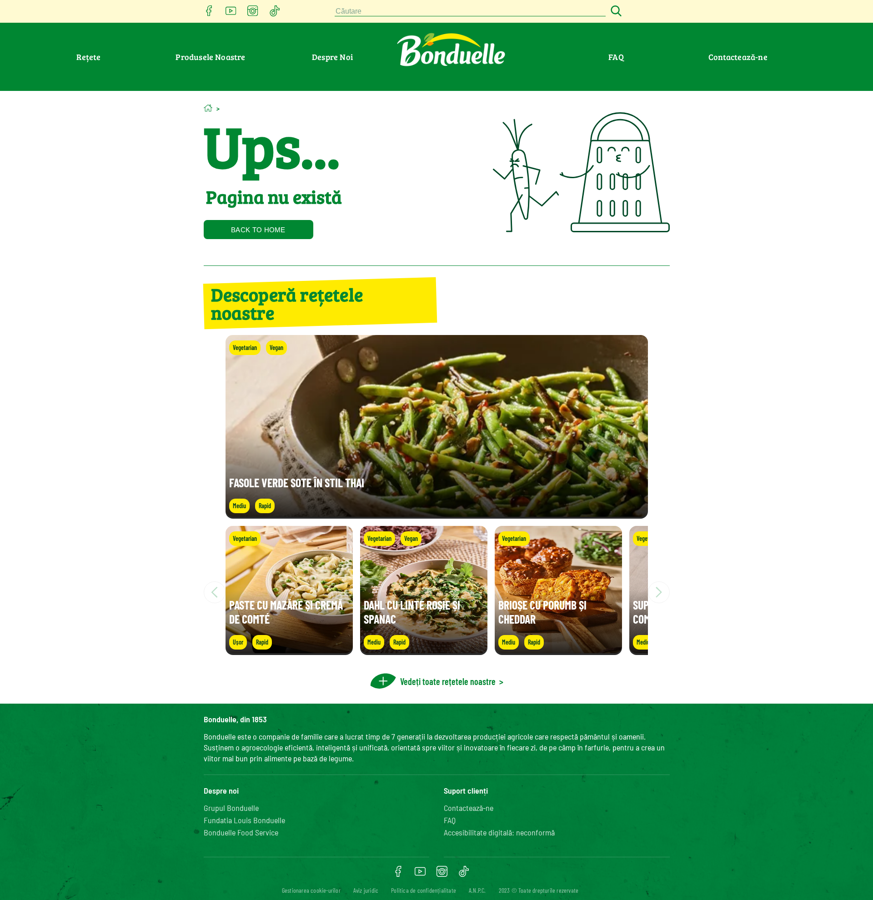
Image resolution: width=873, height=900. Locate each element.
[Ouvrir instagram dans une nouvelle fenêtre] (252, 13)
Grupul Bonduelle (231, 808)
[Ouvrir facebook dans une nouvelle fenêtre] (209, 13)
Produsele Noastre (210, 56)
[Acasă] (208, 108)
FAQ (616, 56)
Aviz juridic (365, 890)
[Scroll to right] (659, 592)
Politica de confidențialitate (423, 890)
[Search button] (615, 11)
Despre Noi (332, 56)
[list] (437, 592)
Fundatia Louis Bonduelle (244, 820)
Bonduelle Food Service (241, 832)
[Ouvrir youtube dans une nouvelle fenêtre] (231, 13)
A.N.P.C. (477, 890)
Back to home (258, 230)
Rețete (88, 56)
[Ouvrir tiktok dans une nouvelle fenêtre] (274, 13)
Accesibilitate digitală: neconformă (499, 832)
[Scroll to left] (215, 592)
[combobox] (470, 11)
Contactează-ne (738, 56)
